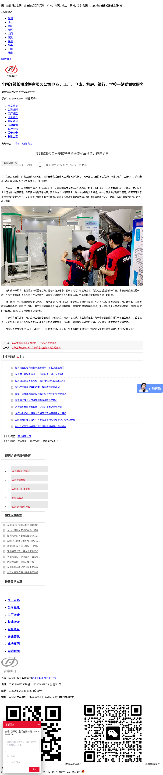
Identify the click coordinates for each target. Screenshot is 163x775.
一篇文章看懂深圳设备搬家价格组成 (24, 572)
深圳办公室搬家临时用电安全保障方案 (24, 567)
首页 (17, 143)
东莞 (10, 45)
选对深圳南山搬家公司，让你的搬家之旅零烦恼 (38, 407)
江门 (10, 33)
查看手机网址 (40, 165)
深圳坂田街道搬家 (21, 489)
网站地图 (6, 59)
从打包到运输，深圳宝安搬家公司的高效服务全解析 (40, 413)
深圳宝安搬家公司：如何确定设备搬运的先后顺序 (36, 347)
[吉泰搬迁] (11, 76)
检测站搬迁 (17, 498)
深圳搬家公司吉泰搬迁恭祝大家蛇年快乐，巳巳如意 (24, 536)
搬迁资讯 (13, 128)
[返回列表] (9, 165)
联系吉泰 (13, 136)
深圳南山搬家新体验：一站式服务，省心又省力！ (39, 374)
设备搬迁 (13, 117)
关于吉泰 (13, 132)
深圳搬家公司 (24, 436)
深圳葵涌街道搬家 (21, 507)
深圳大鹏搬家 (18, 480)
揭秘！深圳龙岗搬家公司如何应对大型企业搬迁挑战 (40, 394)
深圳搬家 (27, 143)
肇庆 (10, 26)
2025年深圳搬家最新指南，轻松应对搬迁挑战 (34, 343)
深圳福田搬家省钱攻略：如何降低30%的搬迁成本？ (40, 381)
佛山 (10, 52)
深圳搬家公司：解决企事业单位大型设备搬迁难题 (24, 551)
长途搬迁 (14, 622)
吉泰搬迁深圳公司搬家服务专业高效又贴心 (36, 400)
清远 (10, 37)
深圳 (10, 18)
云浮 (10, 30)
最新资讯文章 (13, 581)
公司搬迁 (13, 109)
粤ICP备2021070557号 (44, 678)
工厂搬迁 (13, 113)
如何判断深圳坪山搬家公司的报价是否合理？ (24, 546)
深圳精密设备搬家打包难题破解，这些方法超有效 (39, 368)
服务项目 (13, 121)
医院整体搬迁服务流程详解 (20, 562)
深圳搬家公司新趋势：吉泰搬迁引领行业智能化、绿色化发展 (45, 420)
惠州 (10, 41)
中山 (10, 49)
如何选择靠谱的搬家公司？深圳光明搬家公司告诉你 (40, 426)
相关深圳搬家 (13, 515)
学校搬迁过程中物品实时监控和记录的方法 (24, 557)
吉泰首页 (13, 106)
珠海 (10, 22)
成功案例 (13, 125)
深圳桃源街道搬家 (21, 471)
